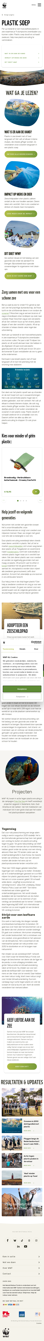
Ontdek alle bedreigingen (20, 154)
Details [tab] (22, 649)
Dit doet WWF (11, 62)
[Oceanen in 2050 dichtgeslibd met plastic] (22, 1126)
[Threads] (29, 1240)
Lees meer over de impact (20, 214)
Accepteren (22, 689)
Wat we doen (9, 1262)
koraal (4, 566)
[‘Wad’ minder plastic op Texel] (22, 1178)
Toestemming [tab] (8, 649)
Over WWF (8, 1268)
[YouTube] (26, 1246)
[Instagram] (36, 1240)
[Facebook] (8, 1240)
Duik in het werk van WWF (19, 276)
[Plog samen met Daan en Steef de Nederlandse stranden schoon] (22, 1202)
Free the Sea (19, 801)
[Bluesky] (15, 1240)
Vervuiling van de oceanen (12, 15)
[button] (17, 501)
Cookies (38, 1323)
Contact (7, 1274)
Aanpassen (20, 697)
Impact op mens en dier (16, 58)
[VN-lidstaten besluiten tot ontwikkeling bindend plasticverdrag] (22, 1102)
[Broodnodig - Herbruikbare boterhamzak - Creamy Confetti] (22, 462)
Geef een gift (22, 1066)
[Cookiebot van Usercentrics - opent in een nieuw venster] (31, 642)
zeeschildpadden (16, 546)
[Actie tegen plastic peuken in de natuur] (22, 1161)
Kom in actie (9, 1257)
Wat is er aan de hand (15, 53)
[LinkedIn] (18, 1246)
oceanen (5, 313)
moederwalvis (13, 552)
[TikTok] (22, 1240)
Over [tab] (36, 649)
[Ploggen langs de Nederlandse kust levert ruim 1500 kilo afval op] (22, 1143)
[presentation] (4, 500)
